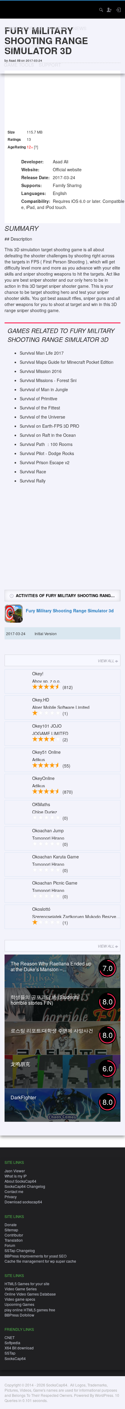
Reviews (57, 28)
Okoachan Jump (48, 830)
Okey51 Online (46, 752)
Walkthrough (22, 46)
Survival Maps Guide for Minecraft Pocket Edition (66, 362)
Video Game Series (21, 1288)
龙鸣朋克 (20, 1063)
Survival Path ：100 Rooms (46, 444)
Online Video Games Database (30, 1293)
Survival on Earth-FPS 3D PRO (49, 426)
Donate (11, 1224)
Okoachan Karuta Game (55, 857)
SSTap (10, 1352)
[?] (36, 146)
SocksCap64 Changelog (25, 1186)
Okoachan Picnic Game (54, 883)
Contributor (14, 1234)
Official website (67, 169)
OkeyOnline (43, 778)
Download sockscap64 (23, 1201)
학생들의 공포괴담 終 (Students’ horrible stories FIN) (45, 999)
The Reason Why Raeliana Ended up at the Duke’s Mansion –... (51, 966)
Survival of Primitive (38, 398)
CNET (10, 1337)
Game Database (23, 28)
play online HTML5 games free (30, 1309)
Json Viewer (15, 1170)
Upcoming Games (19, 1304)
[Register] (108, 10)
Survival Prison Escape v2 (44, 462)
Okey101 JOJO (47, 726)
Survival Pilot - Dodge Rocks (47, 453)
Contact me (14, 1191)
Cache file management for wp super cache (40, 1261)
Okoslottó (41, 909)
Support (50, 64)
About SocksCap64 (20, 1181)
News (79, 28)
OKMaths (41, 804)
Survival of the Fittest (40, 408)
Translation (14, 1240)
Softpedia (12, 1342)
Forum (10, 1245)
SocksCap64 (15, 1358)
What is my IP (16, 1175)
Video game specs (20, 1299)
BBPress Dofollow (19, 1314)
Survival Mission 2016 (41, 371)
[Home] (10, 9)
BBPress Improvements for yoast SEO (35, 1255)
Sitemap (11, 1229)
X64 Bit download (19, 1347)
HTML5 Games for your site (27, 1283)
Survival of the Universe (42, 417)
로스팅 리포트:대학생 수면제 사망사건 (52, 1030)
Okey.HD (40, 700)
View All (106, 660)
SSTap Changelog (20, 1250)
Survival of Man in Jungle (44, 389)
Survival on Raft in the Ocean (48, 435)
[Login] (118, 10)
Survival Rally (33, 481)
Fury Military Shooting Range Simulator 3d (70, 611)
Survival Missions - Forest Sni (48, 380)
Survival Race (33, 471)
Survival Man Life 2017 (42, 353)
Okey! (37, 673)
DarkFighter (23, 1097)
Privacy (11, 1196)
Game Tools (19, 64)
